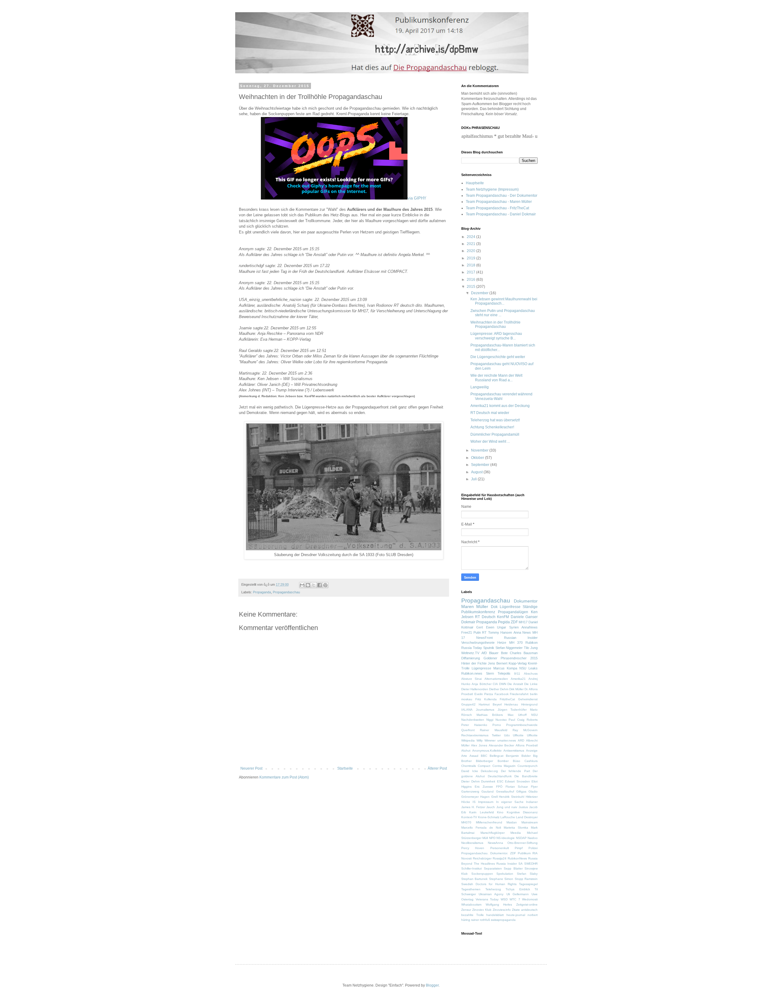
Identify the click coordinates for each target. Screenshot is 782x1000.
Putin (477, 632)
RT (484, 632)
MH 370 (516, 642)
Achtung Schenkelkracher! (492, 427)
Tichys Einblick (518, 889)
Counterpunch (527, 765)
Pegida (504, 622)
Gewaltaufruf (505, 791)
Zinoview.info (502, 909)
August (477, 472)
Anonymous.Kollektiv (487, 750)
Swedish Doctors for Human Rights (489, 884)
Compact (484, 765)
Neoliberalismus (472, 842)
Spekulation (504, 873)
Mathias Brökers (490, 714)
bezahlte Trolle (472, 915)
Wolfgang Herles (499, 904)
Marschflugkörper (493, 832)
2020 (471, 251)
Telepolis (504, 673)
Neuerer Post (251, 768)
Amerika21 (518, 678)
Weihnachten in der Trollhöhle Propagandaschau (495, 324)
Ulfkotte (532, 735)
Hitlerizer (532, 796)
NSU (534, 714)
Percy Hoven (472, 848)
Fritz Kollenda (486, 699)
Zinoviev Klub (481, 909)
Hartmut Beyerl (490, 704)
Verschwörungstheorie (478, 642)
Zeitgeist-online (527, 904)
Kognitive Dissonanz (522, 812)
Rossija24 (499, 858)
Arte (464, 755)
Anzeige (532, 750)
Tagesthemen (471, 889)
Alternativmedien (496, 678)
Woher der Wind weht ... (490, 441)
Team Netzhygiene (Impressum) (492, 189)
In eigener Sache (510, 802)
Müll (485, 838)
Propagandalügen (513, 612)
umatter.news (506, 740)
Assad (474, 755)
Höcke (465, 802)
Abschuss (531, 673)
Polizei (533, 848)
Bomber (503, 761)
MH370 (466, 822)
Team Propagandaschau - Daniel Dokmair (501, 214)
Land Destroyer (527, 817)
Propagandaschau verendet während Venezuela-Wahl (501, 396)
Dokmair (468, 622)
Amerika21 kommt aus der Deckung (500, 406)
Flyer (534, 786)
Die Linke (531, 684)
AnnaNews (529, 627)
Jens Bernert (497, 663)
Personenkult (499, 848)
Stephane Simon (501, 879)
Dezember (480, 293)
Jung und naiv (506, 807)
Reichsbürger (482, 858)
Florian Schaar (517, 786)
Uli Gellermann (517, 894)
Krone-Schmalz (488, 817)
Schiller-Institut (471, 868)
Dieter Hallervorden (474, 689)
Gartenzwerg (470, 791)
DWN (502, 684)
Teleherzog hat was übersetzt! (495, 420)
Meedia (515, 832)
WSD (504, 899)
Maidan (511, 822)
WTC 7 (515, 899)
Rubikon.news (471, 673)
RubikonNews (517, 858)
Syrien (514, 627)
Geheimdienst (528, 699)
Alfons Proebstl (527, 745)
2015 (471, 286)
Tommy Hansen (500, 632)
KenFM (503, 617)
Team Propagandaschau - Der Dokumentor (501, 195)
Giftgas (521, 791)
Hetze (501, 642)
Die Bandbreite (526, 776)
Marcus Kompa (505, 668)
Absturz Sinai (471, 678)
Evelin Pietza (483, 694)
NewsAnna (495, 842)
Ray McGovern (525, 730)
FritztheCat (507, 699)
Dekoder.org (489, 771)
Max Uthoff (517, 714)
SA (520, 863)
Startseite (345, 768)
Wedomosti (530, 899)
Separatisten (493, 868)
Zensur (466, 909)
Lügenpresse (481, 668)
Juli (474, 479)
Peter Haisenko (474, 725)
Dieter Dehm (470, 781)
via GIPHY (416, 198)
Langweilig (479, 387)
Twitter (496, 735)
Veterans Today (487, 899)
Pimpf (519, 848)
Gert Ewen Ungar (491, 627)
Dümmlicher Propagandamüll (494, 434)
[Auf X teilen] (314, 585)
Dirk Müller (516, 689)
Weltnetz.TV (470, 653)
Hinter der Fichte (474, 663)
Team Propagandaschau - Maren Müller (499, 202)
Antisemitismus (513, 750)
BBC (484, 755)
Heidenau (511, 704)
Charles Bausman (524, 653)
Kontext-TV (469, 817)
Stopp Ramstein (526, 879)
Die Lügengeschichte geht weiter (497, 357)
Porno (496, 725)
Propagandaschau (286, 592)
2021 (471, 244)
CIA (495, 684)
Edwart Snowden (517, 781)
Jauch (490, 807)
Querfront (468, 730)
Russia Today (471, 648)
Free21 (466, 632)
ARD (521, 740)
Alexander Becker (501, 745)
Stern (490, 673)
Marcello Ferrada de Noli (481, 827)
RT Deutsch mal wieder (489, 413)
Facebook (502, 694)
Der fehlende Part (515, 771)
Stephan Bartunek (474, 879)
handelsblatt (495, 915)
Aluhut (465, 750)
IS (474, 802)
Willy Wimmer (486, 740)
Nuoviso (501, 719)
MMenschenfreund (489, 822)
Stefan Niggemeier (509, 648)
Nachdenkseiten (472, 719)
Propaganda (262, 592)
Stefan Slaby (527, 873)
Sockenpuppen (482, 873)
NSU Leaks (528, 668)
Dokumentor (526, 601)
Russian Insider (521, 637)
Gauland (487, 791)
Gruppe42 (468, 704)
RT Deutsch (485, 617)
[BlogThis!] (308, 585)
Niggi (489, 719)
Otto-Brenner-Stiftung (522, 842)
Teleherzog (493, 889)
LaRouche (507, 817)
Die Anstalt (515, 684)
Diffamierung (470, 658)
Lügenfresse (510, 607)
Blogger (432, 985)
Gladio (533, 791)
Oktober (478, 458)
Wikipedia (468, 740)
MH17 (523, 622)
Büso (516, 761)
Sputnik (488, 648)
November (480, 450)
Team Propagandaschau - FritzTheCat (497, 208)
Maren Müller (474, 606)
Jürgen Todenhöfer (512, 709)
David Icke (469, 771)
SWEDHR (531, 863)
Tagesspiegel (528, 884)
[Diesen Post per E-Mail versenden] (302, 585)
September (480, 465)
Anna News (522, 632)
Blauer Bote (498, 653)
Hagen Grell (489, 796)
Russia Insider (506, 863)
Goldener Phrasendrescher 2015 (511, 658)
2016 (471, 279)
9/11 (517, 673)
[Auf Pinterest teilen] (325, 585)
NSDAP (521, 838)
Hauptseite (475, 183)
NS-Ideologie (505, 838)
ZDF (514, 622)
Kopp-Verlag (518, 663)
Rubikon (531, 642)
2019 (471, 258)
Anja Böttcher (481, 684)
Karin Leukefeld (481, 812)
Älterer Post (437, 768)
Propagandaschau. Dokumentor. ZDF (488, 853)
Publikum (524, 853)
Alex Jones (479, 745)
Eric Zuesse (484, 786)
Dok (494, 607)
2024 (471, 237)
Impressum (485, 802)
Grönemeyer (470, 796)
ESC (500, 781)
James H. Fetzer (473, 807)
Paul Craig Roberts (523, 719)
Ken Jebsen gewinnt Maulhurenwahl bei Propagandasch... (503, 301)
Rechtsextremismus (474, 735)
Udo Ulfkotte (514, 735)
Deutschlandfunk (500, 776)
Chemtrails (468, 765)
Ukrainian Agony (491, 894)
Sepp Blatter (513, 868)
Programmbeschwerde (522, 725)
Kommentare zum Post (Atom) (284, 777)
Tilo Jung (531, 648)
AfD (484, 653)
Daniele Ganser (524, 617)
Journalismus (485, 709)
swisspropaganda (503, 919)
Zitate (516, 909)
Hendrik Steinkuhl (511, 796)
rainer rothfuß (480, 919)
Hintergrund (529, 704)
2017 (471, 272)
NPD (492, 838)
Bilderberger (484, 761)
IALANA (467, 709)
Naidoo (533, 838)
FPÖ (499, 786)
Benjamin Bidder (518, 755)
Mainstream (529, 822)
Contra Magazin (504, 765)
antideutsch (529, 909)
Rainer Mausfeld (493, 730)
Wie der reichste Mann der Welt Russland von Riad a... (496, 377)
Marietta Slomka (516, 827)
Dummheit (488, 781)
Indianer (532, 802)
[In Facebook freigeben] (319, 585)
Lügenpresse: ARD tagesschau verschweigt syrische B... (496, 336)
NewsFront (484, 637)
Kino (500, 812)
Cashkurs (531, 761)
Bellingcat (496, 755)
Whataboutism (471, 904)
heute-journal (515, 915)
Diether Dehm (498, 689)
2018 (471, 265)
